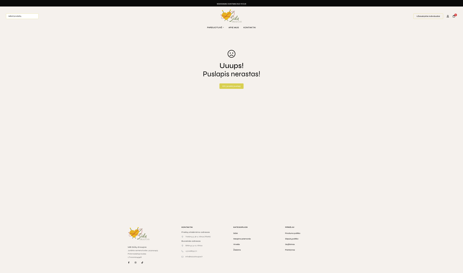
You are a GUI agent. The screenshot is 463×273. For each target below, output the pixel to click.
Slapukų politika (291, 239)
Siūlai (235, 233)
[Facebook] (129, 262)
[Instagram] (135, 262)
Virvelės (236, 244)
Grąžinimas (290, 244)
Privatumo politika (292, 233)
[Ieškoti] (36, 16)
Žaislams (237, 250)
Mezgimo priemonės (242, 239)
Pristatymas (290, 250)
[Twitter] (142, 262)
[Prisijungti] (448, 16)
